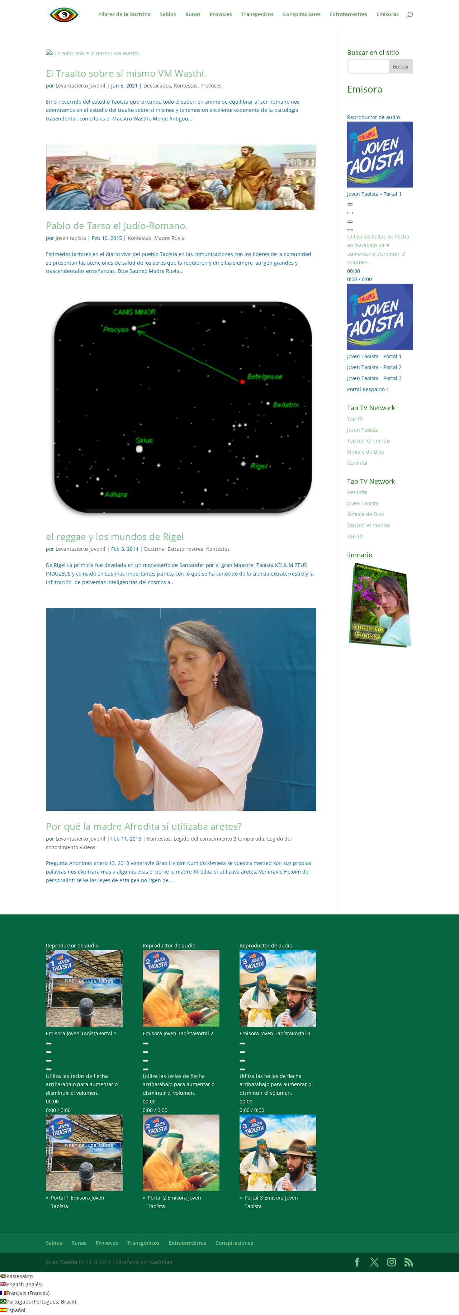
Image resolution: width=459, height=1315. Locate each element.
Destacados (157, 85)
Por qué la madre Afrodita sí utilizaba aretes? (144, 826)
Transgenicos (257, 15)
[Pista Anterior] (350, 204)
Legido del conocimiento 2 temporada (219, 838)
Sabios (168, 15)
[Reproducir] (350, 213)
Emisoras (388, 15)
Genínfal (357, 462)
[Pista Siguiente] (350, 222)
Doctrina (154, 548)
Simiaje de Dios (365, 451)
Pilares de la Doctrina (124, 15)
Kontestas (186, 85)
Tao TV (355, 418)
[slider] (82, 1085)
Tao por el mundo (368, 440)
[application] (380, 237)
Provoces (221, 15)
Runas (192, 15)
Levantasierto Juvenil (80, 85)
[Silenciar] (350, 230)
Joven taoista (71, 238)
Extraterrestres (348, 15)
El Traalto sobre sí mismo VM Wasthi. (126, 73)
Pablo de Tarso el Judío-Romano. (117, 225)
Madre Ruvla (169, 238)
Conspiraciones (302, 15)
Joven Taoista (363, 429)
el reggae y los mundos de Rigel (115, 536)
